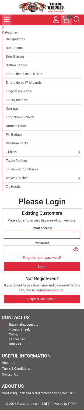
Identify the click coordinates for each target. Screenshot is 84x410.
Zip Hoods (13, 186)
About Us (8, 363)
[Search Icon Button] (77, 20)
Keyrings (12, 108)
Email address (42, 228)
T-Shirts (11, 152)
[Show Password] (76, 249)
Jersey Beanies (17, 100)
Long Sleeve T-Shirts (20, 117)
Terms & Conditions (16, 368)
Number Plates (16, 126)
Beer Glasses (15, 56)
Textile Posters (16, 160)
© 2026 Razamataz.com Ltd (26, 404)
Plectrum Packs (17, 143)
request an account (49, 290)
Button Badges (17, 65)
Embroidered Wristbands (24, 82)
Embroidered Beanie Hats (24, 74)
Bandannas (14, 48)
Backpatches (15, 39)
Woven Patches (17, 178)
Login (42, 266)
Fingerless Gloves (18, 91)
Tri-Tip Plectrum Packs (22, 169)
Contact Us (10, 374)
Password (42, 243)
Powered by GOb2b (64, 404)
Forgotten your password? (42, 258)
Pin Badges (14, 134)
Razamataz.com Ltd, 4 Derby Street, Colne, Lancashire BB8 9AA (24, 334)
